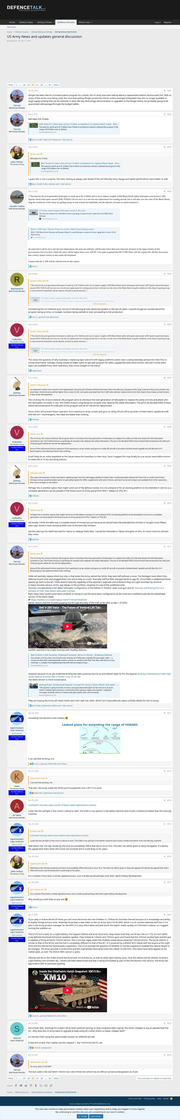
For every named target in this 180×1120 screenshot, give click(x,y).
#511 (169, 546)
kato (17, 786)
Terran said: (35, 154)
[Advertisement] (90, 63)
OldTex (17, 392)
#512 (169, 713)
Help (159, 1098)
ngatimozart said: (37, 778)
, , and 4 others (50, 764)
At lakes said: (35, 831)
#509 (169, 466)
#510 (169, 503)
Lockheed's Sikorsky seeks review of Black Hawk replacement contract (62, 805)
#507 (169, 378)
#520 (169, 1055)
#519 (169, 1023)
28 (42, 85)
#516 (169, 856)
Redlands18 (17, 288)
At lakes (17, 815)
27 (37, 85)
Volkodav (17, 339)
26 (33, 85)
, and (45, 317)
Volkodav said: (36, 473)
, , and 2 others (49, 1016)
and (42, 1048)
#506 (169, 324)
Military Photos (44, 22)
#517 (169, 882)
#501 (169, 90)
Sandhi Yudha (17, 206)
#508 (169, 427)
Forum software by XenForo (90, 1104)
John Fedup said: (37, 889)
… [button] (20, 85)
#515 (169, 824)
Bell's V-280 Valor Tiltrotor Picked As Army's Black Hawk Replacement (62, 229)
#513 (169, 771)
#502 (169, 114)
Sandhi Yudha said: (38, 281)
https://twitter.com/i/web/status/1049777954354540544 (58, 599)
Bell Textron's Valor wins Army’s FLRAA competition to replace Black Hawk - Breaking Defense (84, 124)
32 (50, 85)
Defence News (26, 22)
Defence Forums (66, 22)
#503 (169, 147)
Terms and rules (135, 1098)
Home (12, 22)
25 (29, 85)
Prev (11, 85)
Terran (17, 105)
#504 (169, 191)
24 (24, 85)
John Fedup (17, 161)
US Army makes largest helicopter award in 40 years (62, 210)
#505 (169, 274)
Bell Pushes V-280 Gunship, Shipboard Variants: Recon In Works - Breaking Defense (71, 654)
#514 (169, 800)
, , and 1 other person (52, 139)
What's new (84, 22)
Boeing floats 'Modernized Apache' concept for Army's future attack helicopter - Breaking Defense (86, 684)
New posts (11, 27)
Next (56, 85)
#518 (169, 914)
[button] (54, 22)
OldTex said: (35, 434)
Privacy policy (149, 1098)
